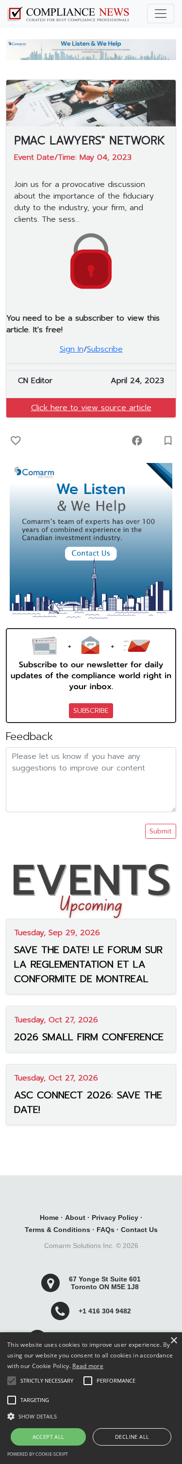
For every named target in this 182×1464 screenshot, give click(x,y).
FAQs (106, 1229)
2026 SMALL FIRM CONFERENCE (89, 1037)
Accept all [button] (49, 1436)
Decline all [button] (132, 1436)
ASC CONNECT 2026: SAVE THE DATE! (88, 1102)
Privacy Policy (115, 1217)
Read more (87, 1366)
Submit (160, 831)
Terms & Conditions (57, 1229)
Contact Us (139, 1229)
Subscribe (105, 349)
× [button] (173, 1340)
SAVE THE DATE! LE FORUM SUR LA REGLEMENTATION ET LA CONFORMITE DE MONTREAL (88, 964)
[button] (91, 1416)
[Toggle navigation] (160, 13)
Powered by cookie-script (37, 1454)
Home (49, 1217)
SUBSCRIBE (91, 711)
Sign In (71, 349)
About (75, 1217)
